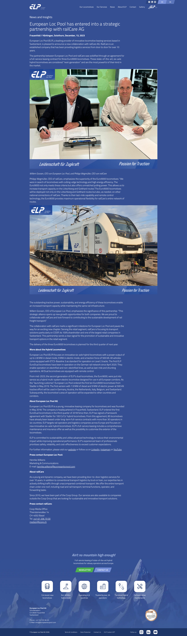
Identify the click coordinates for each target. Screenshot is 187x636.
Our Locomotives (87, 6)
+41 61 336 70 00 (41, 518)
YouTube (117, 449)
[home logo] (37, 6)
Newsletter (85, 570)
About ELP (122, 6)
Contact (133, 6)
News (112, 6)
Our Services (102, 6)
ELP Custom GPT (109, 632)
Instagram (105, 449)
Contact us (102, 570)
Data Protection (85, 632)
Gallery (142, 6)
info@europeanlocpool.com (45, 622)
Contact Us (97, 632)
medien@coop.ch (38, 522)
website (72, 449)
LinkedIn (95, 449)
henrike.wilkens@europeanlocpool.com (56, 466)
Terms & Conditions (71, 632)
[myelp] (152, 7)
